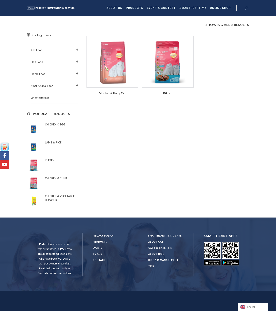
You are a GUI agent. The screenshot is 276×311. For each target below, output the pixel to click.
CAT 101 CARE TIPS (160, 247)
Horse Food (38, 73)
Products (100, 241)
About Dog (156, 254)
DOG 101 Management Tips (163, 263)
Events (97, 247)
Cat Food (36, 50)
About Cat (155, 241)
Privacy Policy (103, 235)
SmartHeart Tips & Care (165, 235)
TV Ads (97, 254)
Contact (99, 260)
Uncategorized (40, 97)
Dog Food (37, 62)
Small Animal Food (42, 85)
